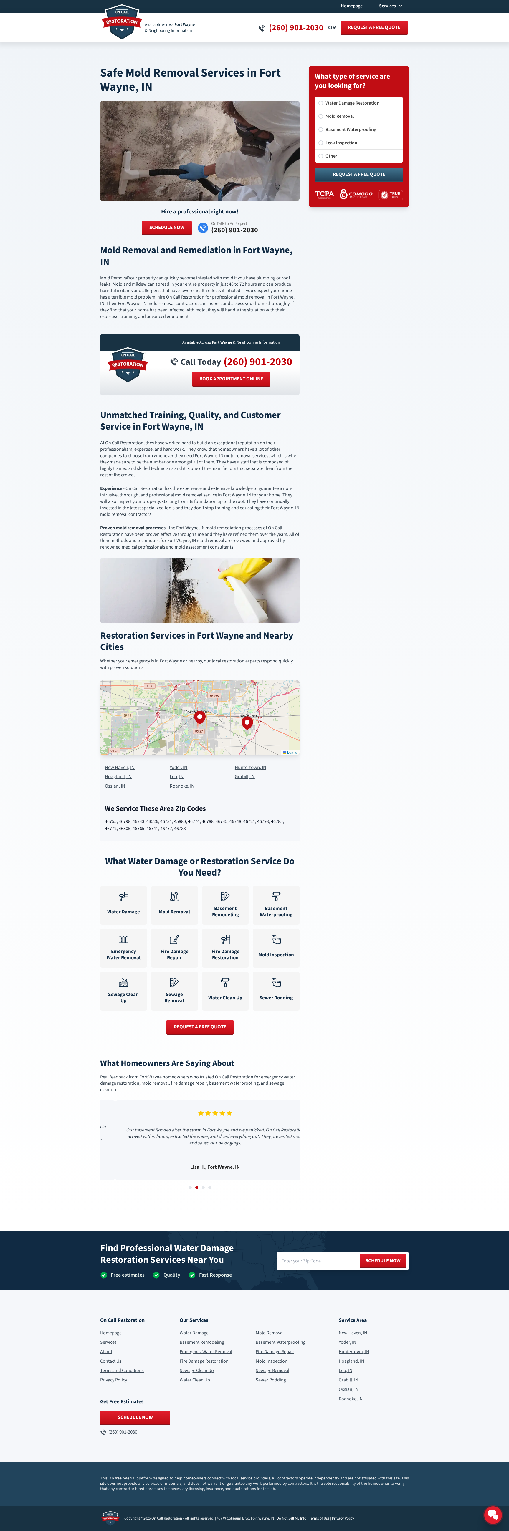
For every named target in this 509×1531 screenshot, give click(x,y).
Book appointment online (231, 378)
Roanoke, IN (182, 786)
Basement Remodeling (202, 1342)
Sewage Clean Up (197, 1370)
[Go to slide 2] (196, 1187)
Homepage (352, 6)
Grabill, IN (245, 776)
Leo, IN (177, 776)
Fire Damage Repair (275, 1351)
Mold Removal (270, 1333)
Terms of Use (319, 1518)
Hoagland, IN (118, 776)
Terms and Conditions (122, 1370)
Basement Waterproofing (280, 1342)
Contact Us (110, 1361)
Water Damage (194, 1333)
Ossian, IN (115, 786)
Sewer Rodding (271, 1380)
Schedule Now (166, 227)
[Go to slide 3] (203, 1187)
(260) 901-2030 (258, 362)
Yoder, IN (178, 767)
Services (108, 1342)
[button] (200, 717)
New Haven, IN (120, 767)
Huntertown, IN (250, 767)
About (106, 1351)
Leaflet (292, 752)
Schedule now (383, 1260)
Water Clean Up (195, 1380)
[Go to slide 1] (190, 1187)
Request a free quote (374, 27)
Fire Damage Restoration (204, 1361)
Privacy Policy (113, 1380)
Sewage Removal (272, 1370)
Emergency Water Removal (206, 1351)
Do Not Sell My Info (291, 1518)
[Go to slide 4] (209, 1187)
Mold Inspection (271, 1361)
